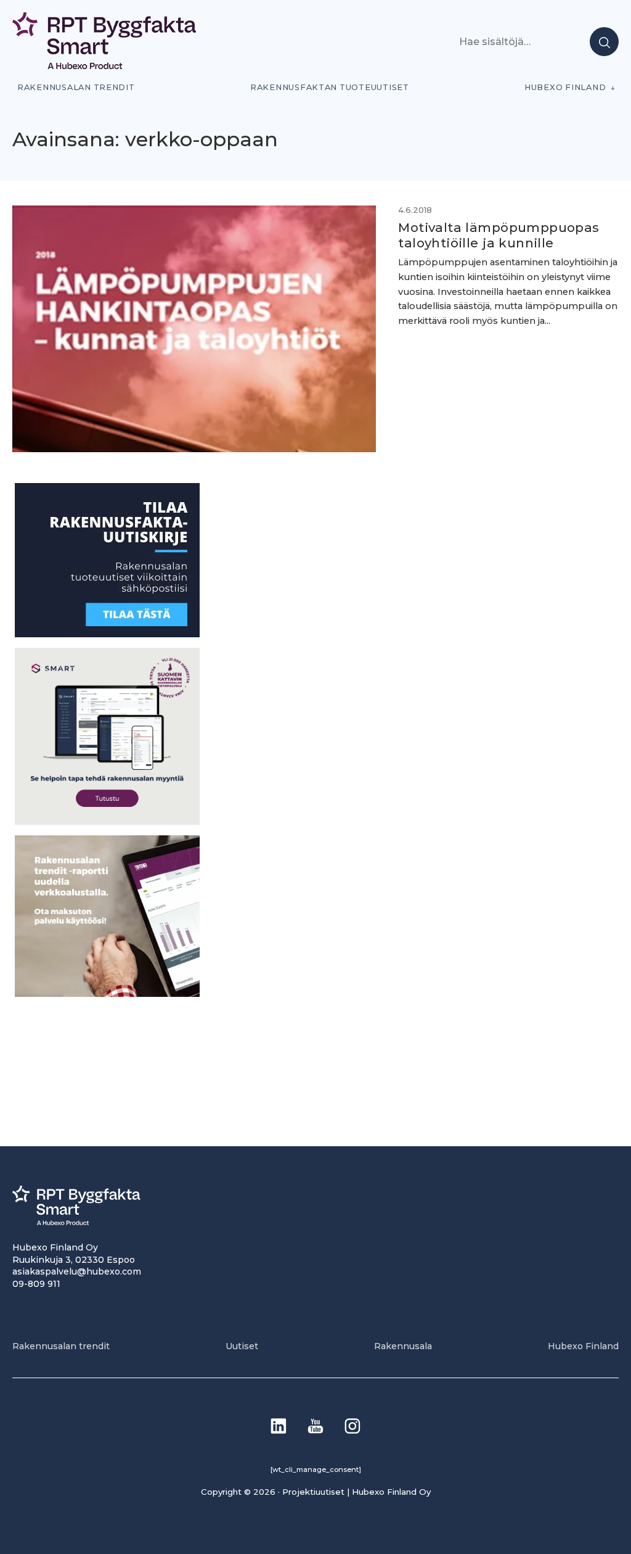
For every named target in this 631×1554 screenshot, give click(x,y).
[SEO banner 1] (107, 821)
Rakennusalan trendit (76, 87)
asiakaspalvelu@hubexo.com (76, 1271)
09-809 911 (36, 1283)
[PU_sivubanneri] (107, 993)
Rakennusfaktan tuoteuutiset (329, 87)
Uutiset (242, 1346)
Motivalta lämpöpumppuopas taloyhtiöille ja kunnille (498, 235)
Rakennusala (403, 1346)
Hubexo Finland (565, 87)
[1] (107, 634)
